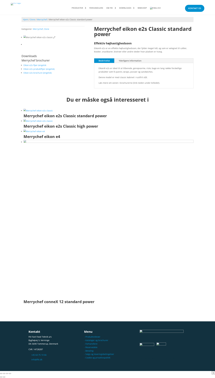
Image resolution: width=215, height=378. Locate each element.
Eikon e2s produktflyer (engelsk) (39, 69)
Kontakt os (194, 8)
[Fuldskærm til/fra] (4, 373)
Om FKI (109, 8)
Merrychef (42, 19)
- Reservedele (90, 347)
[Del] (7, 373)
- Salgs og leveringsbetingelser (99, 354)
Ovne (32, 19)
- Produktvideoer (92, 336)
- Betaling (88, 350)
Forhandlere (96, 8)
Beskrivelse (104, 60)
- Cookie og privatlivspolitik (97, 357)
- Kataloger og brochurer (96, 340)
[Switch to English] (155, 9)
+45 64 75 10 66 (39, 354)
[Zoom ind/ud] (1, 373)
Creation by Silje (168, 358)
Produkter (77, 8)
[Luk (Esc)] (10, 373)
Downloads (125, 8)
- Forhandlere (90, 343)
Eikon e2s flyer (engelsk (35, 65)
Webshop (142, 8)
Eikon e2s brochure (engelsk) (38, 72)
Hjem (25, 19)
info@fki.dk (36, 359)
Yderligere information (130, 60)
